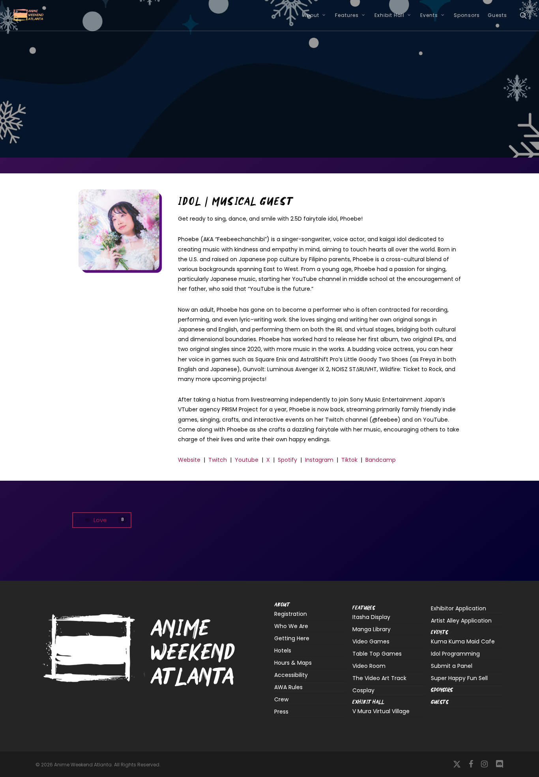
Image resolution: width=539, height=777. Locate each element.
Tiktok (349, 460)
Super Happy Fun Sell (459, 678)
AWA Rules (288, 687)
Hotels (282, 650)
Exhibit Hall (368, 702)
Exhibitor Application (458, 608)
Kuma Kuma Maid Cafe (463, 642)
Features (363, 608)
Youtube (246, 460)
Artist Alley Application (461, 621)
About (282, 605)
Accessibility (291, 675)
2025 (249, 122)
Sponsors (442, 690)
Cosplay (363, 690)
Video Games (370, 641)
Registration (290, 614)
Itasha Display (371, 617)
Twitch (217, 460)
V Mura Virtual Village (381, 711)
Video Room (369, 666)
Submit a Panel (451, 666)
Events (439, 633)
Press (281, 712)
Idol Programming (455, 654)
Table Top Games (377, 654)
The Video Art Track (379, 678)
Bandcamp (380, 460)
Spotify (287, 460)
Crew (281, 699)
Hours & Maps (293, 663)
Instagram (319, 460)
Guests (285, 122)
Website (189, 460)
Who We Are (291, 626)
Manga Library (371, 629)
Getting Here (291, 638)
